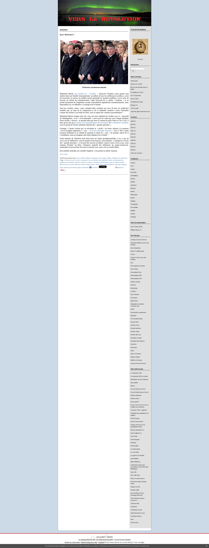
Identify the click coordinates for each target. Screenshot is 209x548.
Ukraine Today (135, 331)
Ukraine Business (136, 328)
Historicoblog (134, 446)
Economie (133, 172)
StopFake (133, 315)
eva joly (71, 164)
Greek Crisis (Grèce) (137, 421)
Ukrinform (133, 344)
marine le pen (99, 164)
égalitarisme (63, 162)
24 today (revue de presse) (139, 239)
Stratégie (133, 217)
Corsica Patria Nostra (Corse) (139, 392)
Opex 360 (133, 472)
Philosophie (134, 194)
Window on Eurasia (136, 360)
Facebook (94, 167)
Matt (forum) (134, 301)
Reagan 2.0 (134, 105)
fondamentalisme (109, 164)
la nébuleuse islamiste (119, 123)
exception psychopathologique (85, 123)
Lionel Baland (134, 458)
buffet (83, 164)
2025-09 (133, 134)
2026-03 (133, 121)
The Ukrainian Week (137, 318)
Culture (133, 169)
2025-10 (133, 131)
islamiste (77, 162)
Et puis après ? (135, 401)
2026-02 (133, 124)
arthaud (87, 164)
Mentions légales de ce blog (89, 542)
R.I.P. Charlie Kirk (136, 95)
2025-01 (133, 150)
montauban (96, 162)
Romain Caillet (135, 490)
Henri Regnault (135, 439)
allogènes (124, 164)
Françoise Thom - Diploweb (139, 410)
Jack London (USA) (136, 226)
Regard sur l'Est (135, 487)
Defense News (135, 398)
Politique (133, 201)
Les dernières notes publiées (104, 539)
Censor (133, 254)
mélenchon (77, 164)
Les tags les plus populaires (122, 539)
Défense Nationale (136, 395)
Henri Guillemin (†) (136, 433)
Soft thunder (134, 81)
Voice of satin (134, 98)
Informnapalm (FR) (136, 278)
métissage (118, 164)
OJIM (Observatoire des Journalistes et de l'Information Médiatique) (139, 467)
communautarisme (117, 160)
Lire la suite (63, 154)
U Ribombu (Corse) (136, 510)
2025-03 (133, 143)
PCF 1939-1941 (135, 475)
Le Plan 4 (133, 291)
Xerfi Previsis (134, 522)
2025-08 (133, 137)
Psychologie (134, 207)
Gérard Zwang (135, 418)
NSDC (132, 309)
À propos (140, 59)
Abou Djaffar (134, 382)
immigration (84, 160)
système (77, 160)
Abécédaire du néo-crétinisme (139, 379)
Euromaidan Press (136, 272)
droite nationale (64, 167)
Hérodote (133, 442)
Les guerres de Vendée (137, 455)
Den (132, 262)
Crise (132, 166)
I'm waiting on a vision (137, 92)
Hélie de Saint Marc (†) (137, 430)
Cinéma (133, 163)
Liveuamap (134, 297)
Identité (133, 182)
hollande (117, 162)
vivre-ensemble (92, 160)
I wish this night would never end (140, 111)
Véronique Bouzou (136, 516)
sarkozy (111, 162)
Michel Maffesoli (135, 461)
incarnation (104, 123)
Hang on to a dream (136, 84)
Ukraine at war (135, 325)
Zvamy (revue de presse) (138, 363)
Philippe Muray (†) (136, 230)
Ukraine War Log (136, 334)
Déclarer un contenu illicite (72, 542)
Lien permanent (122, 158)
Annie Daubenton (136, 248)
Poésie (133, 198)
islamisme (84, 162)
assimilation (70, 162)
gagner (80, 167)
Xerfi (132, 519)
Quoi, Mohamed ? (67, 35)
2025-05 (133, 140)
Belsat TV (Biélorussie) (137, 251)
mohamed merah (69, 160)
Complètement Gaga (137, 102)
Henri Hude (134, 436)
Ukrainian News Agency (138, 341)
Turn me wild (134, 108)
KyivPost (133, 285)
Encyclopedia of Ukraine (138, 266)
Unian (132, 350)
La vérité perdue (135, 449)
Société (133, 213)
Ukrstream (134, 347)
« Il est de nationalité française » (100, 131)
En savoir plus (144, 546)
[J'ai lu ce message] (207, 546)
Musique (133, 188)
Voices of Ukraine (136, 353)
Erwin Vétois (134, 269)
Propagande (134, 204)
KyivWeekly (134, 288)
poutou (93, 164)
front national (73, 167)
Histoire (133, 178)
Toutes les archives (136, 153)
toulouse (89, 162)
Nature (133, 191)
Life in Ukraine (135, 294)
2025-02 (133, 146)
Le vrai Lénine (135, 452)
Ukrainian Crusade (136, 338)
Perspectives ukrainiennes (138, 312)
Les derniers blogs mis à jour (86, 539)
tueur (99, 160)
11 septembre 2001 (136, 373)
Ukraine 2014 (134, 322)
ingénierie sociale (107, 160)
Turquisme (134, 506)
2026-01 (133, 127)
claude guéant (104, 162)
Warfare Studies (135, 357)
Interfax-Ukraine (135, 282)
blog (142, 542)
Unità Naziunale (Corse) (138, 513)
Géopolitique (134, 175)
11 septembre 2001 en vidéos (139, 376)
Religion (133, 210)
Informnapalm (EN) (136, 275)
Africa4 (133, 386)
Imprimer (120, 167)
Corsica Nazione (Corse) (138, 389)
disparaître (85, 167)
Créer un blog (100, 537)
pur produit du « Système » (86, 94)
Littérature (134, 185)
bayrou (66, 164)
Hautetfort (110, 537)
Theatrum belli (135, 503)
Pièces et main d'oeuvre (138, 478)
